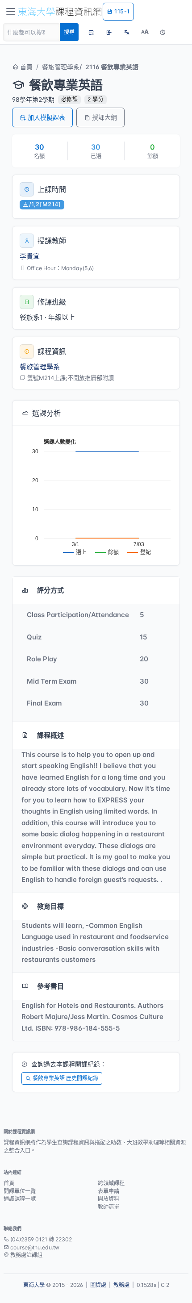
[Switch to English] (127, 32)
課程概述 (50, 735)
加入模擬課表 (46, 117)
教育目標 (50, 906)
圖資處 (98, 1285)
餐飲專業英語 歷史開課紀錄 (65, 1078)
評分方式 (50, 590)
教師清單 (108, 1206)
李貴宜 (30, 256)
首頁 (25, 67)
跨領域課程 (111, 1183)
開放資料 (108, 1198)
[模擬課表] (91, 32)
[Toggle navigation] (11, 11)
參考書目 (50, 986)
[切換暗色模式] (162, 32)
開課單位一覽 (20, 1191)
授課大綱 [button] (104, 117)
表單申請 (108, 1191)
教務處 (121, 1285)
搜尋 (69, 32)
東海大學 (34, 1285)
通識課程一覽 (20, 1198)
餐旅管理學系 (60, 67)
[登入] (109, 32)
